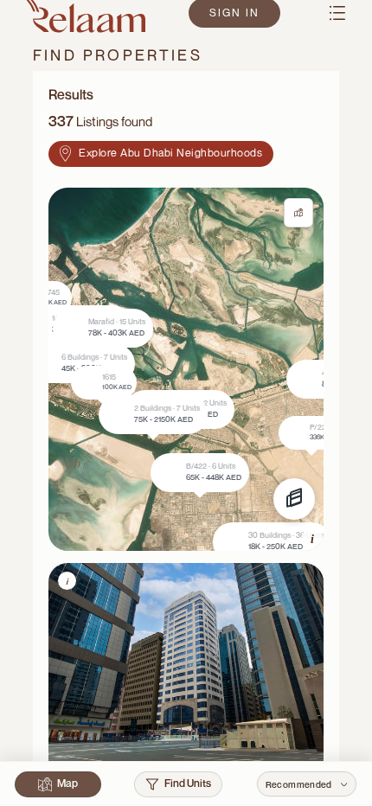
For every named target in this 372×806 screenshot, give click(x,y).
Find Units (187, 783)
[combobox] (307, 784)
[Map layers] (294, 499)
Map (67, 783)
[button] (223, 413)
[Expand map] (298, 212)
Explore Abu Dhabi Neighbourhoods (170, 152)
